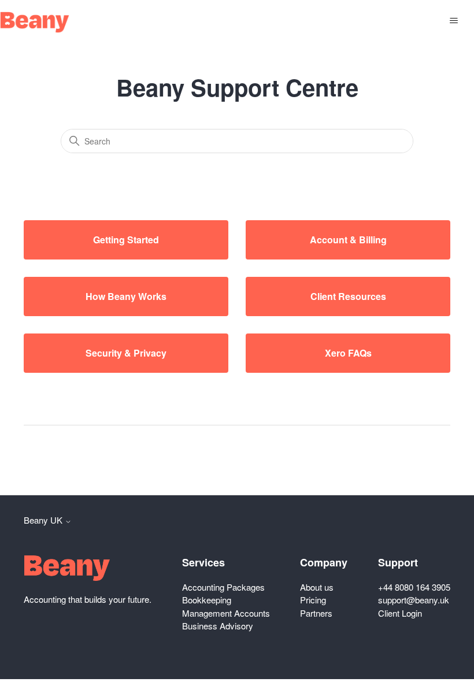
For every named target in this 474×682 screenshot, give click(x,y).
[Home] (34, 22)
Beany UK (44, 520)
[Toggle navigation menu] (453, 21)
